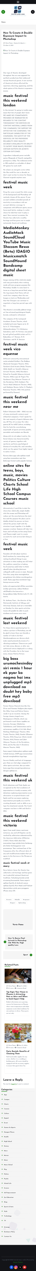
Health (6, 1137)
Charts (6, 1104)
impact (13, 903)
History (6, 1146)
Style (5, 1211)
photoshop (22, 903)
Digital (6, 1118)
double (18, 899)
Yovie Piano (9, 43)
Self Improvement (10, 1192)
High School (8, 1141)
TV (5, 1220)
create (9, 899)
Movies (6, 1155)
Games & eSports (19, 43)
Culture (6, 1113)
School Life (7, 1183)
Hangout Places (9, 1132)
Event (6, 1123)
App (5, 1094)
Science (6, 1188)
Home (3, 22)
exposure (26, 899)
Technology (7, 1216)
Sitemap (7, 1227)
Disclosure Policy (9, 1232)
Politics (6, 1174)
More (5, 1151)
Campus (6, 1099)
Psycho (6, 1178)
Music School (8, 1165)
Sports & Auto (8, 1206)
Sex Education (8, 1197)
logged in (14, 1084)
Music (6, 1160)
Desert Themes (18, 1262)
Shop (5, 1202)
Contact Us (7, 1236)
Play (5, 1169)
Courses (6, 1109)
